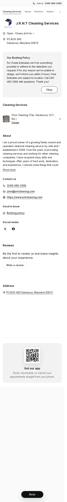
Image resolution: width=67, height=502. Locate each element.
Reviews (38, 11)
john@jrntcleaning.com (21, 191)
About (28, 11)
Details (15, 122)
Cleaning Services (12, 11)
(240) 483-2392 (53, 3)
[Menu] (60, 11)
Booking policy (16, 212)
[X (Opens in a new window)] (5, 228)
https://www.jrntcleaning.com (24, 197)
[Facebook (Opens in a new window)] (13, 228)
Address (51, 11)
